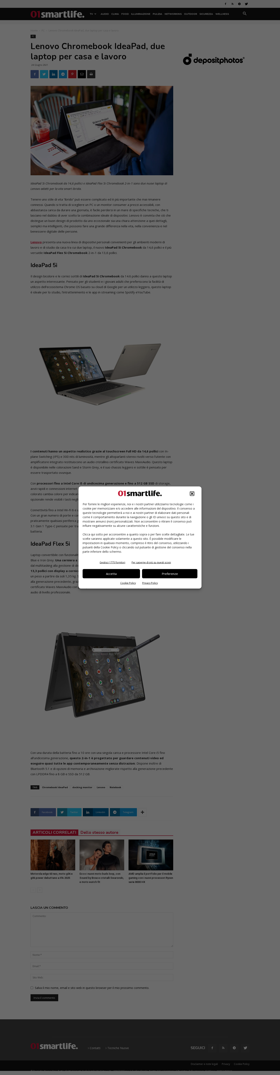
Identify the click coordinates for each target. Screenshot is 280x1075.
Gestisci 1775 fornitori (112, 562)
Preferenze (170, 574)
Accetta (111, 574)
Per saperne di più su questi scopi (151, 562)
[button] (192, 493)
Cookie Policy (128, 583)
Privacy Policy (150, 583)
